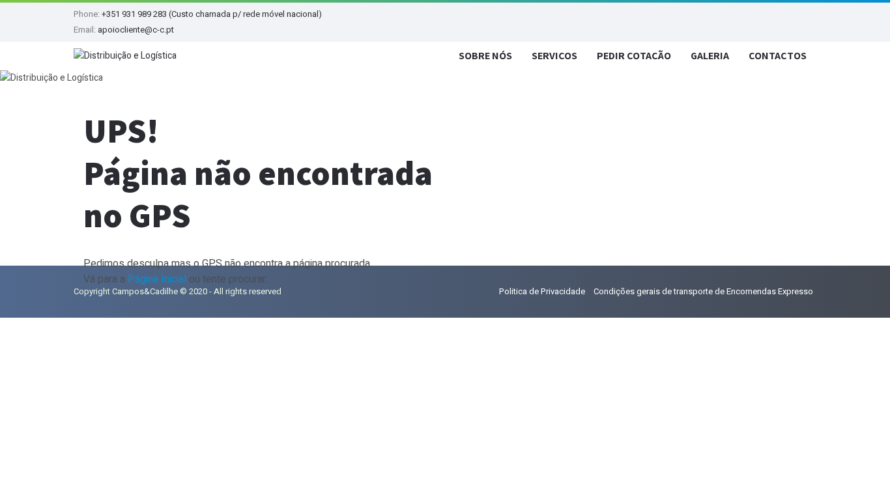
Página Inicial (157, 279)
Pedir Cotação (634, 55)
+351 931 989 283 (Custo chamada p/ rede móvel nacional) (212, 14)
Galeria (710, 55)
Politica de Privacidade (542, 291)
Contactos (778, 55)
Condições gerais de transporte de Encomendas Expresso (703, 291)
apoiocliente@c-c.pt (136, 29)
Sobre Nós (485, 55)
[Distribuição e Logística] (125, 56)
